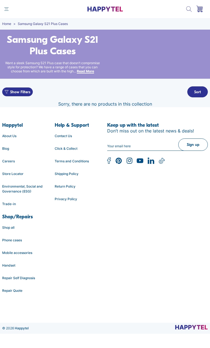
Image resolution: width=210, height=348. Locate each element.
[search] (189, 9)
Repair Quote (12, 290)
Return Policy (65, 186)
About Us (9, 136)
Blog (5, 148)
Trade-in (9, 204)
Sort (197, 92)
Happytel (22, 328)
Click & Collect (66, 148)
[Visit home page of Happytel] (191, 327)
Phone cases (12, 240)
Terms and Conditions (72, 161)
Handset (8, 265)
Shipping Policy (66, 174)
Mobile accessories (17, 253)
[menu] (6, 9)
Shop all (8, 227)
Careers (8, 161)
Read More (85, 71)
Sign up (193, 144)
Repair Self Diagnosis (18, 278)
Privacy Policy (66, 199)
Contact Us (63, 136)
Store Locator (13, 174)
